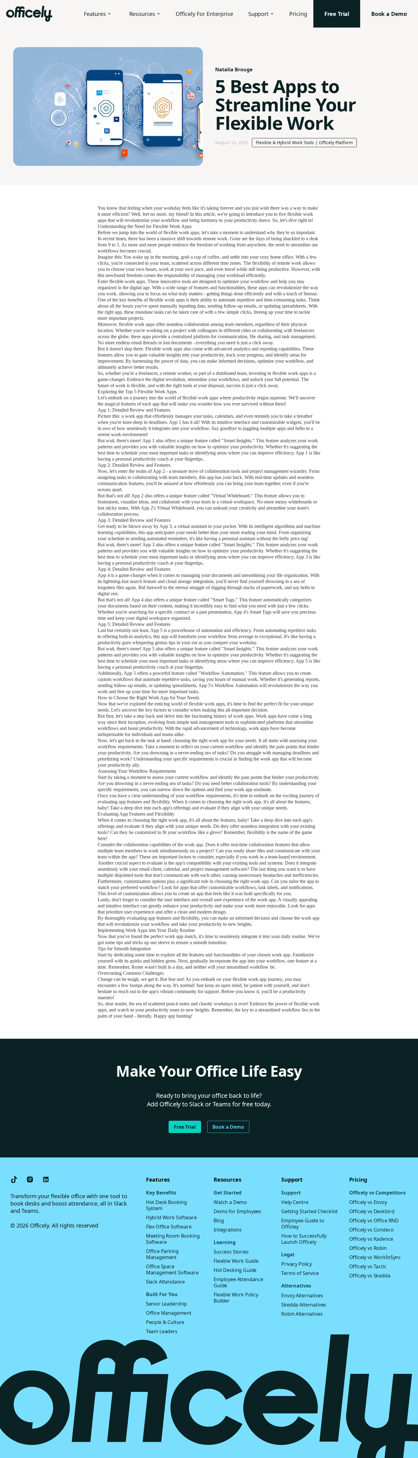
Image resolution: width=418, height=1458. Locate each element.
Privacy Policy (296, 1264)
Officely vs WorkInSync (375, 1257)
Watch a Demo (230, 1202)
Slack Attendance (165, 1282)
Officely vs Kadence (371, 1239)
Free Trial (185, 1126)
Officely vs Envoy (368, 1202)
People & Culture (165, 1322)
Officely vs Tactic (367, 1266)
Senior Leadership (166, 1304)
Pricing (298, 13)
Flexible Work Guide (236, 1261)
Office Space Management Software (172, 1269)
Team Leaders (161, 1331)
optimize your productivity (237, 446)
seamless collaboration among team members (209, 324)
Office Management (169, 1313)
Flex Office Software (169, 1227)
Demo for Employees (237, 1211)
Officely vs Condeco (371, 1230)
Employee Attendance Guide (238, 1282)
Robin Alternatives (302, 1314)
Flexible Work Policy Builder (236, 1298)
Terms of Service (300, 1273)
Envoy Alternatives (302, 1295)
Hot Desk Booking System (166, 1205)
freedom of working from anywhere (231, 244)
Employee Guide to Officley (302, 1223)
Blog (219, 1220)
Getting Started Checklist (309, 1211)
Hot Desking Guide (235, 1270)
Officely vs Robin (368, 1248)
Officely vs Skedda (369, 1276)
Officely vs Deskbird (371, 1211)
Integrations (228, 1230)
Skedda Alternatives (303, 1305)
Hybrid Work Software (171, 1217)
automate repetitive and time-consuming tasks (262, 299)
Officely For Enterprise (204, 13)
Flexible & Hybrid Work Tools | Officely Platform (304, 142)
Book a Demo (228, 1126)
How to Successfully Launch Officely (304, 1239)
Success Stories (231, 1252)
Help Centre (294, 1202)
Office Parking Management (162, 1254)
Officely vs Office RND (374, 1220)
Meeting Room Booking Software (173, 1239)
